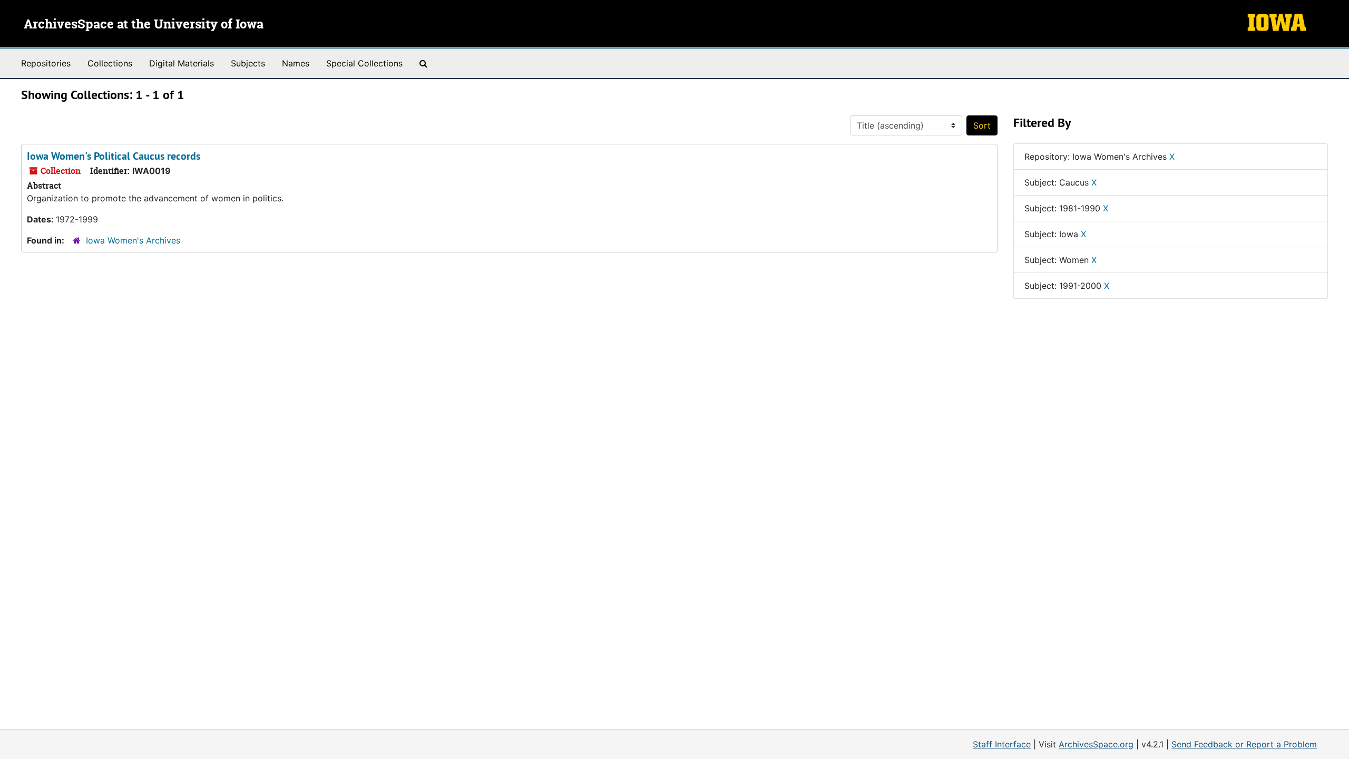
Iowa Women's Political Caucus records (113, 156)
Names (295, 63)
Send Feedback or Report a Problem (1244, 744)
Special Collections (364, 63)
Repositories (46, 63)
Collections (109, 63)
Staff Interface (1002, 744)
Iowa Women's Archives (133, 240)
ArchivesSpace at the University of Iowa (143, 25)
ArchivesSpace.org (1096, 744)
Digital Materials (181, 63)
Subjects (248, 63)
